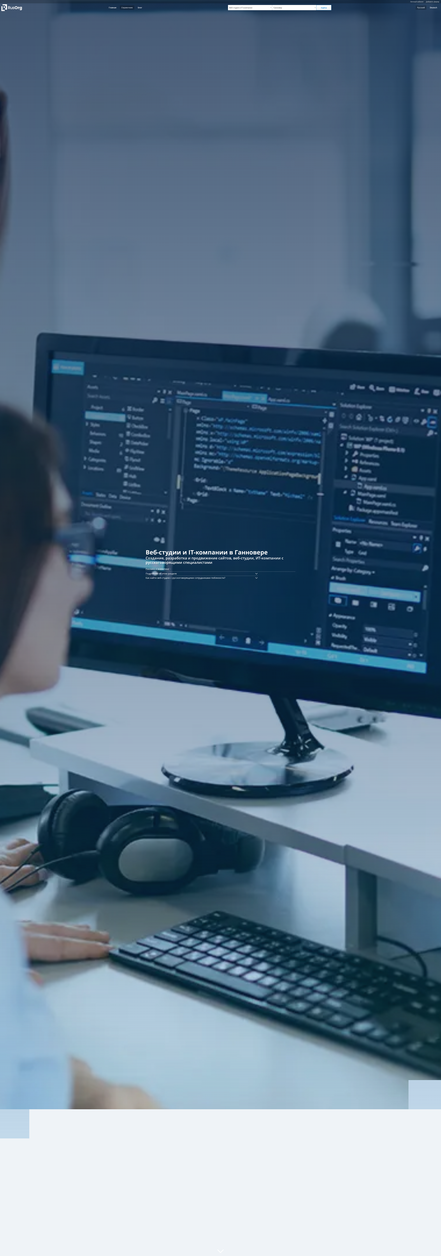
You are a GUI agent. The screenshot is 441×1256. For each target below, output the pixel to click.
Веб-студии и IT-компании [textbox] (240, 7)
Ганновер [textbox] (277, 7)
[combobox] (250, 7)
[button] (202, 573)
